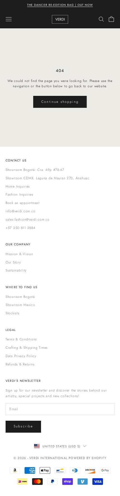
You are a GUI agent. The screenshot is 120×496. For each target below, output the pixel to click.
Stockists (12, 313)
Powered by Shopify (87, 458)
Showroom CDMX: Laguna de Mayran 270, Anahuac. (48, 178)
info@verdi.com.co (20, 211)
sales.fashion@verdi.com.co (28, 219)
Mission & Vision (19, 253)
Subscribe (23, 426)
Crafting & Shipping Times (27, 347)
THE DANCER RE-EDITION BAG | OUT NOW (60, 5)
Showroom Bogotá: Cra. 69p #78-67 (35, 169)
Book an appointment (23, 202)
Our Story (13, 262)
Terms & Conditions (21, 339)
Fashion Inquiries (19, 194)
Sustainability (16, 270)
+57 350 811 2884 (20, 227)
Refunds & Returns (20, 364)
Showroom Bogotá (20, 296)
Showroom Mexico (20, 304)
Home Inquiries (18, 186)
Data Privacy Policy (21, 355)
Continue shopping (60, 101)
